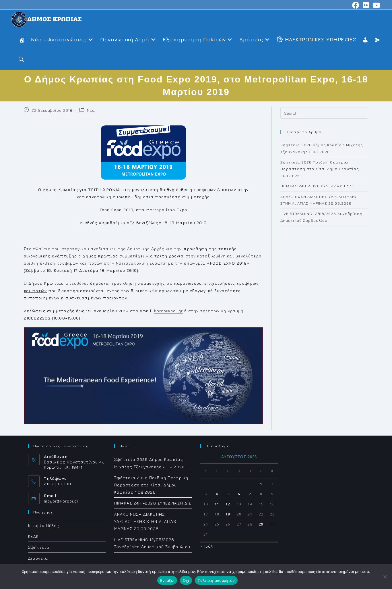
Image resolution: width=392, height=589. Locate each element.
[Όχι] (385, 577)
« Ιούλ (206, 546)
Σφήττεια (38, 547)
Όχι (186, 580)
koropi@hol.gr (168, 310)
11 (217, 504)
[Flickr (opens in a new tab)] (366, 5)
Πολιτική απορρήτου (216, 580)
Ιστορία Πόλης (43, 525)
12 (228, 504)
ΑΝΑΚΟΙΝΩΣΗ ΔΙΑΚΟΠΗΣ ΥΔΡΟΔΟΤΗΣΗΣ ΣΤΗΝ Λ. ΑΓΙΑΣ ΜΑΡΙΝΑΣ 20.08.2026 (145, 521)
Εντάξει (167, 580)
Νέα (91, 110)
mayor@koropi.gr (61, 500)
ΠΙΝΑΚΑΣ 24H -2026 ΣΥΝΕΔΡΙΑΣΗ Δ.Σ (316, 186)
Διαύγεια (38, 558)
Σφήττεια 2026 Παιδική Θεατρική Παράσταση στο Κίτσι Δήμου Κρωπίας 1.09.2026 (319, 169)
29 (261, 524)
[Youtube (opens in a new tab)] (376, 5)
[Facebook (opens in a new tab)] (355, 5)
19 (228, 514)
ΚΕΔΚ (33, 536)
